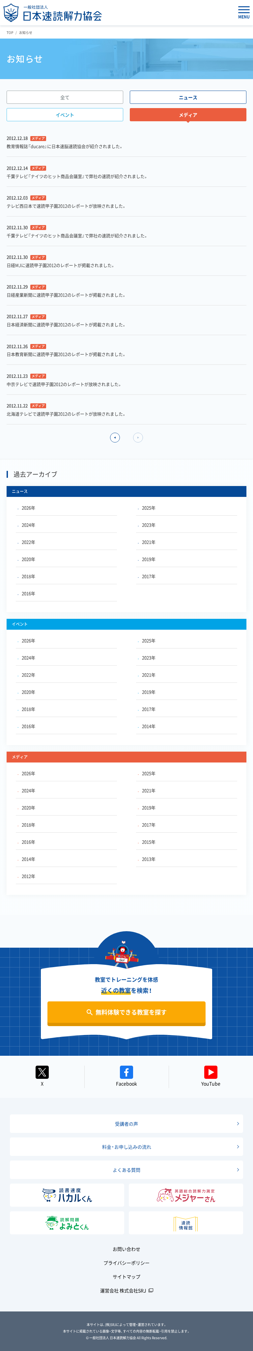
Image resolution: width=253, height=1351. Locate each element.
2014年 (148, 726)
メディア (188, 114)
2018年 (28, 576)
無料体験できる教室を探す (131, 1012)
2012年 (28, 876)
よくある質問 (126, 1169)
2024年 (28, 525)
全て (65, 97)
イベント (65, 114)
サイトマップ (126, 1276)
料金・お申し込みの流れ (126, 1146)
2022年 (28, 542)
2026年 (28, 507)
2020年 (28, 559)
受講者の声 (126, 1123)
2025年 (148, 507)
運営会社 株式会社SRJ (123, 1290)
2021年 (148, 542)
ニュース (188, 97)
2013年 (148, 859)
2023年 (148, 525)
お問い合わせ (126, 1249)
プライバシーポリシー (126, 1262)
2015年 (148, 842)
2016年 (28, 593)
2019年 (148, 559)
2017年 (148, 576)
